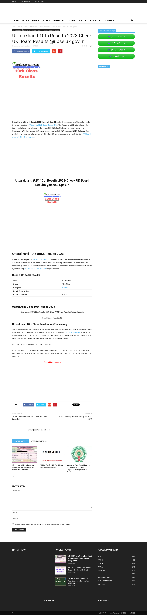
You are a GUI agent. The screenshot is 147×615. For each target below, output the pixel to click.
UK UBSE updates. (40, 260)
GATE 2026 (36, 1)
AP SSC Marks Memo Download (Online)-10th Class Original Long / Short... (80, 558)
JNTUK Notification (105, 581)
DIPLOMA (101, 570)
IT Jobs (81, 20)
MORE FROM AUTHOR (39, 441)
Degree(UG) (58, 20)
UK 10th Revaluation (72, 332)
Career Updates (25, 1)
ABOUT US (15, 1)
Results (65, 288)
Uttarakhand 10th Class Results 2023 (43, 125)
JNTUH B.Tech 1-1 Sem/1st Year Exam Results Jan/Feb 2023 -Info (78, 581)
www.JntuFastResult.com (22, 46)
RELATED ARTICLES (21, 441)
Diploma (71, 20)
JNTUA (45, 20)
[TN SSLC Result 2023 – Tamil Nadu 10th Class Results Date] (52, 454)
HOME (16, 20)
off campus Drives (104, 577)
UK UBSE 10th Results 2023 (35, 269)
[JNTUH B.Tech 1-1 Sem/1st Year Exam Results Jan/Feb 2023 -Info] (60, 581)
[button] (132, 20)
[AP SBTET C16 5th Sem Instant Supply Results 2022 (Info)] (60, 570)
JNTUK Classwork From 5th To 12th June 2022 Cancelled (30, 418)
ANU (99, 574)
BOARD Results (17, 30)
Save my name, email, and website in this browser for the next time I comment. (42, 524)
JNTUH (34, 20)
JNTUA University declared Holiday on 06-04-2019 (75, 418)
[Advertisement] (52, 104)
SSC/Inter (108, 20)
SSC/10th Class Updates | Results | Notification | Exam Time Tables (41, 30)
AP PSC (43, 1)
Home (14, 27)
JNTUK (24, 20)
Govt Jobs (94, 20)
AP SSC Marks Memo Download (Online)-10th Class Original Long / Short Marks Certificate (23, 467)
